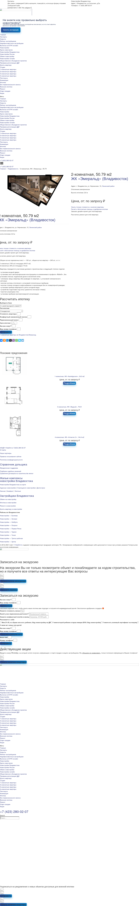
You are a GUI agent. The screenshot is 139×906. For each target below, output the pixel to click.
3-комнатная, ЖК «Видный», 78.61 (69, 407)
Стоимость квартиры (8, 314)
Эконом (2, 491)
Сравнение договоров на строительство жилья (16, 473)
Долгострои (41, 488)
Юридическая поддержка (9, 468)
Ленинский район (35, 227)
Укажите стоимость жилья (10, 611)
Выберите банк (6, 303)
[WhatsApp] (16, 340)
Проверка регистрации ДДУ (10, 63)
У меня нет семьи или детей (11, 625)
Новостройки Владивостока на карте (13, 484)
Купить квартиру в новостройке (11, 509)
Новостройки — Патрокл (8, 525)
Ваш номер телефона (8, 329)
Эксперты (3, 37)
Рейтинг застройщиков (8, 41)
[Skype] (19, 340)
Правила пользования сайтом (10, 456)
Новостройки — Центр (8, 541)
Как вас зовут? (6, 326)
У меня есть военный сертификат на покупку (120, 622)
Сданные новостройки (8, 488)
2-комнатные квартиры (8, 71)
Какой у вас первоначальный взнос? (14, 614)
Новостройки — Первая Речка (10, 528)
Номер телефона (6, 640)
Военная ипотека (6, 87)
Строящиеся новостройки (26, 488)
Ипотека (3, 82)
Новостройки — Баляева (9, 515)
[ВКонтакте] (1, 340)
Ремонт (2, 89)
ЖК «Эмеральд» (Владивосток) (99, 178)
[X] (10, 340)
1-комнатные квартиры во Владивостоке (14, 335)
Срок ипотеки (5, 323)
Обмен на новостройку (8, 499)
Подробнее (69, 383)
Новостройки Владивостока (9, 52)
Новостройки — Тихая (8, 535)
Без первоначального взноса (10, 84)
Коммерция (4, 80)
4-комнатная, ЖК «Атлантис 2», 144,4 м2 (69, 437)
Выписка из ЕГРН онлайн (9, 45)
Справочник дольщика (13, 464)
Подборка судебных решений (10, 471)
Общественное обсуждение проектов (13, 61)
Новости (3, 39)
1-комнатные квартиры (8, 69)
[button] (69, 96)
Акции (2, 93)
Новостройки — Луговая (8, 519)
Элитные (18, 491)
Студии (2, 67)
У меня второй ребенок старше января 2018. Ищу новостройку (77, 622)
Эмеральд (32, 335)
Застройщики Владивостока (17, 496)
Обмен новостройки (7, 56)
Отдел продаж (5, 91)
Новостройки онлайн (7, 58)
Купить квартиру (6, 65)
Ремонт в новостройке (8, 506)
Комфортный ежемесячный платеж (13, 317)
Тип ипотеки (4, 308)
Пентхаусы (4, 78)
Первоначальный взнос (9, 320)
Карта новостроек (6, 50)
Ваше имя (3, 637)
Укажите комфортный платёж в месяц (14, 617)
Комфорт (10, 491)
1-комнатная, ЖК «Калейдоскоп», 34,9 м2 (69, 376)
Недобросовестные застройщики (11, 43)
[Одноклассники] (4, 340)
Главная (3, 35)
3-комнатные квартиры (8, 74)
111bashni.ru (17, 545)
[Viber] (13, 340)
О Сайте (3, 450)
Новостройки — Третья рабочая (11, 538)
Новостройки (4, 48)
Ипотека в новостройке (8, 502)
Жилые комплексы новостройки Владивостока (16, 479)
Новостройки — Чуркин (8, 532)
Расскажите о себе (7, 619)
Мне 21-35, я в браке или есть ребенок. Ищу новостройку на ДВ (26, 622)
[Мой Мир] (7, 340)
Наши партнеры (5, 453)
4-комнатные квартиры (8, 76)
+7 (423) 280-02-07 (6, 160)
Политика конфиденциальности (11, 460)
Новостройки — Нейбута (8, 522)
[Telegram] (22, 340)
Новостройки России (7, 54)
